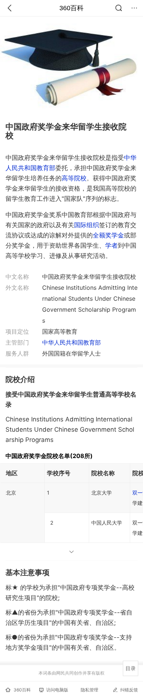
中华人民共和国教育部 (71, 342)
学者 (111, 245)
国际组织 (86, 225)
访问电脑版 (57, 690)
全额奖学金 (108, 235)
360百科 (71, 8)
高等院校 (74, 178)
